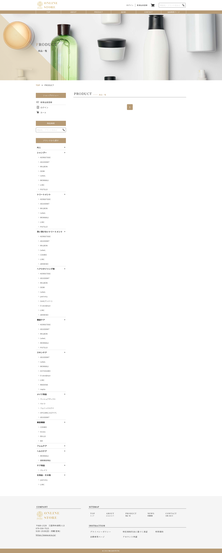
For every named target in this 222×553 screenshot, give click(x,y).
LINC (41, 185)
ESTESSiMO (44, 371)
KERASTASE (44, 157)
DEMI (41, 171)
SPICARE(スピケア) (47, 413)
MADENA (43, 384)
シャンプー (42, 152)
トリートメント (44, 194)
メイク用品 (42, 394)
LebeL (42, 175)
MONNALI (43, 180)
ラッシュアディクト (47, 399)
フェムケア (42, 445)
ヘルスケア (42, 451)
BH (40, 441)
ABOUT (73, 12)
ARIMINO (43, 264)
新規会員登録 (142, 5)
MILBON (43, 166)
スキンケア (42, 352)
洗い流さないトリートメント (50, 231)
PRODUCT (98, 12)
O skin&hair (44, 305)
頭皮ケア (41, 319)
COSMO (42, 255)
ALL (39, 147)
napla (41, 389)
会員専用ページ (174, 12)
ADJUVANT (44, 162)
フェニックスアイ (46, 408)
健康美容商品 (44, 460)
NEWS (123, 12)
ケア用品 (41, 465)
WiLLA (42, 436)
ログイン (129, 5)
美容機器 (41, 422)
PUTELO (43, 189)
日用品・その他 (44, 475)
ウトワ (41, 403)
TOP (48, 12)
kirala (41, 431)
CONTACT (148, 12)
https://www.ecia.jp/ (46, 535)
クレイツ (42, 470)
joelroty (43, 296)
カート (43, 112)
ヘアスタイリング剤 (46, 268)
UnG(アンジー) (45, 301)
